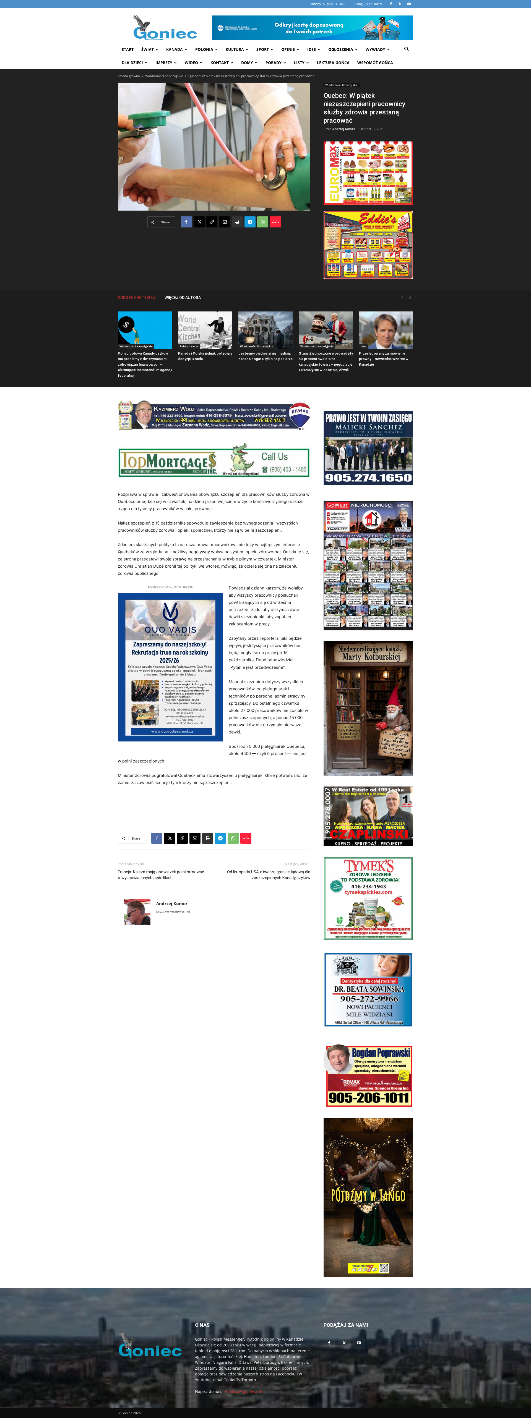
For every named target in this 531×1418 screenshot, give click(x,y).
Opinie (288, 49)
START (128, 49)
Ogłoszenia (340, 49)
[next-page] (410, 297)
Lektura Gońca (333, 62)
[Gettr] (275, 221)
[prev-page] (402, 297)
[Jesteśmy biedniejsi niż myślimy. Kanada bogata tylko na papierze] (265, 330)
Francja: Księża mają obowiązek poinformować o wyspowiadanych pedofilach (161, 874)
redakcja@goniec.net (242, 1391)
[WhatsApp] (262, 221)
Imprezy (163, 62)
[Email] (224, 221)
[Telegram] (250, 221)
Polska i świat (189, 346)
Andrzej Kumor (343, 129)
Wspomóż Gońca (375, 62)
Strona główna (129, 76)
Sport (262, 49)
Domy (247, 62)
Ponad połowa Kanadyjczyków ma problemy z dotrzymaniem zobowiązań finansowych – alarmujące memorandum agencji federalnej (145, 364)
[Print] (237, 221)
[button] (406, 50)
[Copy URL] (211, 221)
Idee (311, 49)
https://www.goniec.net (173, 911)
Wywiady (375, 49)
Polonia (204, 49)
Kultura (235, 49)
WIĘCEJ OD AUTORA (183, 297)
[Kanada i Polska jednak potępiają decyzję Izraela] (205, 330)
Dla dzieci (132, 62)
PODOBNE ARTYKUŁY (137, 297)
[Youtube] (359, 1343)
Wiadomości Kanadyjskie (164, 76)
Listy (299, 62)
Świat (147, 49)
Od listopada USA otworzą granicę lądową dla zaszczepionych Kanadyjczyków (268, 874)
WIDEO (191, 62)
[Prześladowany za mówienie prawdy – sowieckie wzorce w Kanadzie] (386, 330)
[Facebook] (186, 221)
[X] (199, 221)
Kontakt (219, 62)
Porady (274, 62)
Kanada (174, 49)
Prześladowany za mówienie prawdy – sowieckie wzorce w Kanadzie (383, 358)
